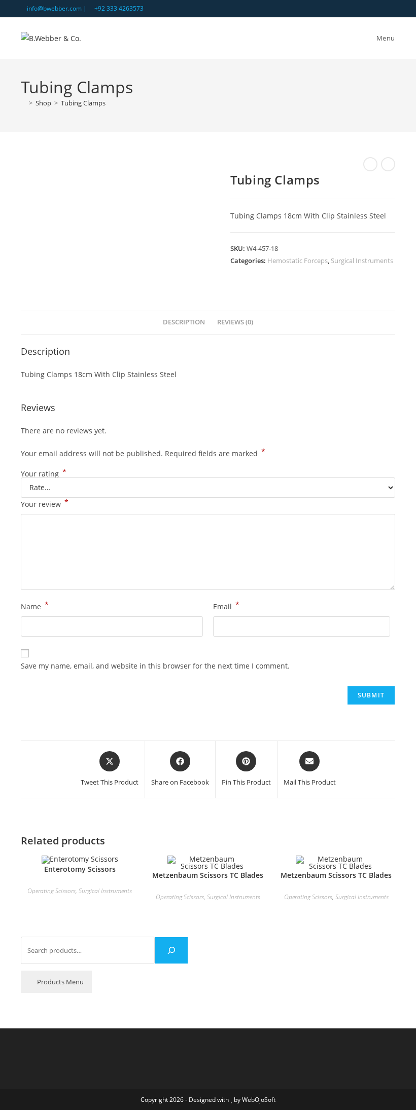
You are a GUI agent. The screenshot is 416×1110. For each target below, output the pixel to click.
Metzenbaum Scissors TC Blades (207, 875)
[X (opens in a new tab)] (369, 9)
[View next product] (388, 164)
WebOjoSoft (258, 1099)
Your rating (43, 473)
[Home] (23, 102)
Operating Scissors (51, 890)
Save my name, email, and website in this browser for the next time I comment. (155, 666)
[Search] (171, 950)
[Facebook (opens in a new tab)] (381, 9)
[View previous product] (370, 164)
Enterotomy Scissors (80, 869)
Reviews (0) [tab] (235, 322)
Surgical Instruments (362, 260)
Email (226, 605)
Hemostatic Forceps (297, 260)
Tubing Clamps (83, 102)
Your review (44, 503)
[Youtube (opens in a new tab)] (391, 9)
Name (35, 605)
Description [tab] (184, 322)
